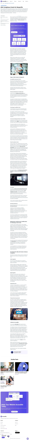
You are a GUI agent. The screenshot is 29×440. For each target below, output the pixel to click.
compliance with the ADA (19, 93)
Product (15, 1)
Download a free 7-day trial (23, 343)
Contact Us (26, 1)
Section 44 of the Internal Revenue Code (20, 188)
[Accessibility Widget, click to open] (28, 439)
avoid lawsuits (14, 241)
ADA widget (16, 324)
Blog (23, 1)
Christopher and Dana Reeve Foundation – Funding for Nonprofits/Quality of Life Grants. (18, 171)
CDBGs (18, 121)
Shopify (21, 339)
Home (7, 1)
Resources (19, 1)
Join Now (3, 437)
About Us (11, 1)
